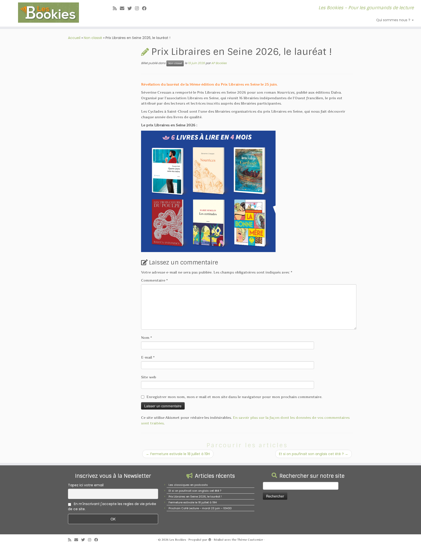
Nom (146, 337)
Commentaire (154, 280)
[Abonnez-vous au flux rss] (116, 8)
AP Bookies (219, 63)
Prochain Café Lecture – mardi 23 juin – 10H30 (200, 508)
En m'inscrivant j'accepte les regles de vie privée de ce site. (112, 506)
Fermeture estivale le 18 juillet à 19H (178, 453)
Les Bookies (177, 539)
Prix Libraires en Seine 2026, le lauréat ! (195, 496)
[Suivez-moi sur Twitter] (131, 8)
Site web (148, 377)
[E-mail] (123, 8)
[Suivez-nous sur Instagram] (138, 8)
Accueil (74, 37)
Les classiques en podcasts (188, 485)
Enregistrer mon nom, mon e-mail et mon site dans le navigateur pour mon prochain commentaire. (234, 397)
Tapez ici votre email (86, 485)
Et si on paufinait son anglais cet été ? (313, 453)
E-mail (148, 357)
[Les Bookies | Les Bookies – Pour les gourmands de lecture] (48, 12)
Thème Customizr (250, 539)
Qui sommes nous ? (393, 20)
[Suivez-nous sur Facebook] (146, 8)
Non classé (93, 37)
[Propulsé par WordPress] (209, 538)
